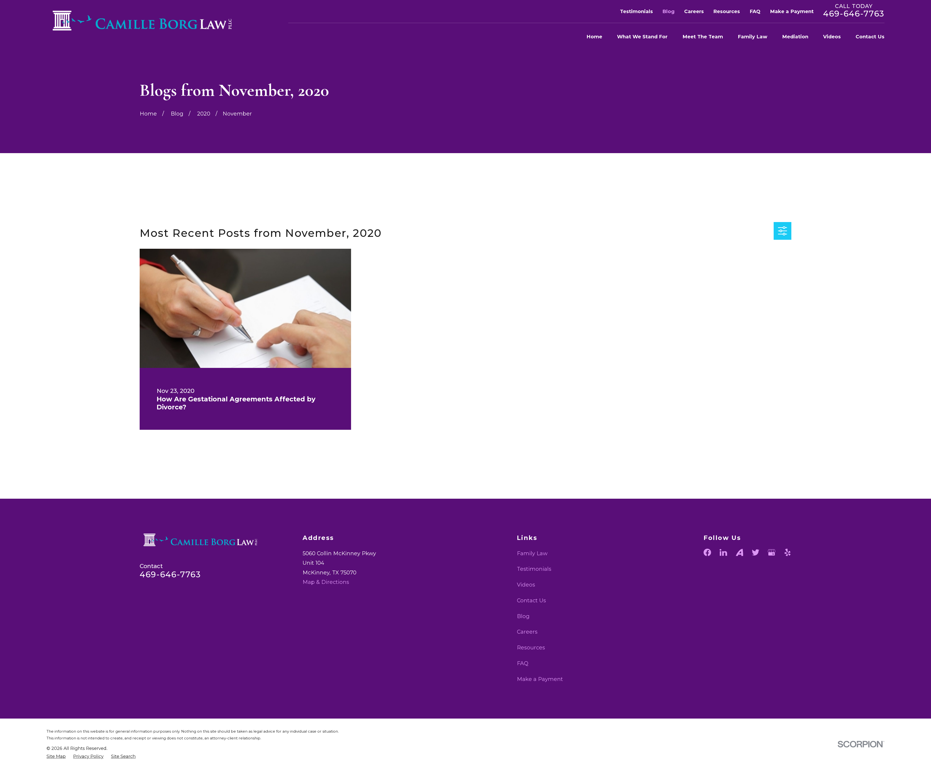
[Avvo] (739, 552)
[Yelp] (787, 552)
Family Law (532, 553)
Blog (668, 11)
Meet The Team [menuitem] (702, 37)
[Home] (147, 20)
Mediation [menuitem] (795, 37)
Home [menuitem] (594, 37)
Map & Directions (326, 582)
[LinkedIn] (723, 552)
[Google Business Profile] (771, 552)
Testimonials (636, 11)
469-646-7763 (853, 13)
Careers (694, 11)
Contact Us (531, 600)
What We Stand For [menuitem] (642, 37)
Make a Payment (792, 11)
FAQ (755, 11)
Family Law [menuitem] (752, 37)
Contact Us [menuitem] (870, 37)
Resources (726, 11)
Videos (526, 584)
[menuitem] (56, 757)
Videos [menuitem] (832, 37)
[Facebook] (707, 552)
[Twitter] (755, 552)
